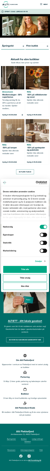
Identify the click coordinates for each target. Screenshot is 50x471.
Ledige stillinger (37, 439)
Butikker (24, 439)
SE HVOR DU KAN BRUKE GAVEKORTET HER (25, 340)
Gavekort (27, 441)
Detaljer (38, 261)
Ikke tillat (25, 286)
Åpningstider (11, 439)
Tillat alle (25, 269)
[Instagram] (29, 457)
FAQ (41, 450)
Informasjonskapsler (27, 450)
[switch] (43, 235)
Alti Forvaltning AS (34, 460)
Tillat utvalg (25, 278)
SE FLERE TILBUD (25, 172)
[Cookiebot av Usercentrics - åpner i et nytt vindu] (36, 182)
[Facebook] (20, 457)
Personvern (11, 450)
